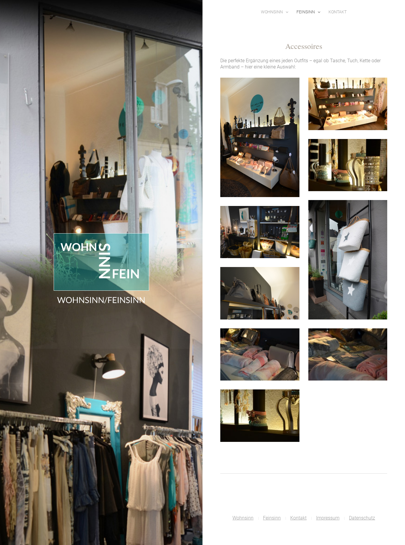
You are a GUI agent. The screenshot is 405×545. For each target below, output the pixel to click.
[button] (285, 12)
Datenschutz (362, 518)
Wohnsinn (272, 11)
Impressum (327, 518)
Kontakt (338, 11)
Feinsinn (305, 11)
